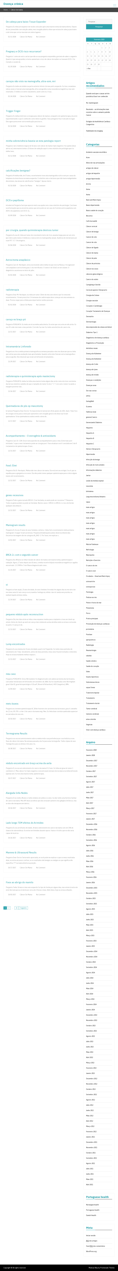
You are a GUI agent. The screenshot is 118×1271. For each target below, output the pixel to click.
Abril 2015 (89, 930)
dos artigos (91, 1241)
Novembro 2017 (91, 766)
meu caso (11, 674)
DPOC (88, 396)
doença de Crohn (92, 364)
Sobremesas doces (92, 682)
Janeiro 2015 (90, 946)
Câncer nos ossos (92, 269)
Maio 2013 (89, 1052)
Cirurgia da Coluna (92, 295)
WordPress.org (91, 1251)
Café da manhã (91, 221)
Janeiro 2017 (90, 819)
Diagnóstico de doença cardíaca (97, 338)
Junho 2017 (90, 792)
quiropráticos (91, 640)
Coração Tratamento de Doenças (98, 311)
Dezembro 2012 (91, 1079)
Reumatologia (91, 650)
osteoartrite (90, 581)
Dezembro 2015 (91, 888)
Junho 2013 (90, 1047)
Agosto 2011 (90, 1163)
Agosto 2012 (90, 1100)
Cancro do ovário (92, 279)
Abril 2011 (89, 1185)
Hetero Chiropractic (93, 449)
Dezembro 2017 (91, 761)
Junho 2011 (90, 1174)
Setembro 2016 (91, 840)
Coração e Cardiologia (94, 306)
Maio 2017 (89, 798)
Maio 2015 (89, 925)
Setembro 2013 (91, 1031)
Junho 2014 (90, 983)
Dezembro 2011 (91, 1142)
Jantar (88, 475)
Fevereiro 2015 (91, 941)
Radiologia (90, 645)
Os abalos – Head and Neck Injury (98, 576)
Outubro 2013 (91, 1026)
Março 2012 (90, 1126)
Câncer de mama (26, 37)
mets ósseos (12, 703)
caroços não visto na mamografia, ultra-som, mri (31, 81)
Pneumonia (90, 608)
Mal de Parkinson (92, 544)
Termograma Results (16, 733)
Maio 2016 (89, 861)
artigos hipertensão (93, 179)
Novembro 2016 (91, 829)
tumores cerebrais (92, 714)
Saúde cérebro (91, 661)
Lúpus (88, 502)
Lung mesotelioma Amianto (95, 497)
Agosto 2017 (90, 782)
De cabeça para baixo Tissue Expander (26, 21)
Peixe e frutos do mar (93, 603)
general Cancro (91, 417)
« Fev (88, 68)
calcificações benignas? (18, 170)
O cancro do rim (91, 565)
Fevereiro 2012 (91, 1132)
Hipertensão (90, 454)
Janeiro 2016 (90, 882)
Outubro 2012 (91, 1089)
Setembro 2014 (91, 967)
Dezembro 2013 (91, 1015)
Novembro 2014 (91, 957)
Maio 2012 (89, 1116)
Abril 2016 (89, 867)
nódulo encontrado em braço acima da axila (29, 763)
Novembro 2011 (91, 1147)
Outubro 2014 (91, 962)
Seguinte (23, 908)
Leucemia (89, 486)
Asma (88, 189)
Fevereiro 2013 (91, 1068)
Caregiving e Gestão (93, 285)
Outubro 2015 (91, 898)
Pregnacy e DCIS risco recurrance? (23, 51)
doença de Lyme (92, 369)
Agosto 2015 (90, 909)
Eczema (89, 406)
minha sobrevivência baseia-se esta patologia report (33, 141)
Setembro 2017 (91, 776)
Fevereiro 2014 (91, 1004)
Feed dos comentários (95, 1246)
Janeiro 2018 (90, 755)
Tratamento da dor (93, 703)
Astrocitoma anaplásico (18, 260)
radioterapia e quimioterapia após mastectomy (30, 376)
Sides (88, 671)
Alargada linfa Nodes (17, 793)
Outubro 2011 (91, 1153)
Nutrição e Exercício (93, 560)
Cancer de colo (91, 237)
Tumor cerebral (91, 709)
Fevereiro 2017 (91, 814)
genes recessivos (14, 495)
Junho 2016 (90, 856)
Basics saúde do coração (95, 210)
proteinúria (90, 629)
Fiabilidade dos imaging (94, 131)
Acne (88, 157)
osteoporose (90, 587)
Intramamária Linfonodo (18, 346)
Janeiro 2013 (90, 1073)
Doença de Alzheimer (93, 354)
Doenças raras (91, 385)
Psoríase (89, 634)
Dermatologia (91, 322)
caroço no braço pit (16, 319)
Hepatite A (90, 433)
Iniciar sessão (91, 1235)
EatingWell (90, 401)
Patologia (89, 592)
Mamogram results (15, 525)
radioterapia (12, 289)
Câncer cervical (91, 226)
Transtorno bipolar (92, 693)
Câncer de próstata (93, 263)
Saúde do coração (92, 666)
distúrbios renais (92, 348)
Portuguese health (92, 1210)
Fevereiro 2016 (91, 877)
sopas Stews (90, 687)
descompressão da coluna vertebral (99, 327)
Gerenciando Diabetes (94, 422)
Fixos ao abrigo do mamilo (19, 882)
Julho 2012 (89, 1105)
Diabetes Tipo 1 (91, 332)
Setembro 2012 (91, 1094)
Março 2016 (90, 872)
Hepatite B (90, 438)
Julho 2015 (89, 914)
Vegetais (89, 724)
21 (16, 908)
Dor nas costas (91, 391)
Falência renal (91, 412)
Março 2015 (90, 935)
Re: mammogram (92, 103)
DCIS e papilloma (15, 200)
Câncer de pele (91, 258)
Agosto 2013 (90, 1036)
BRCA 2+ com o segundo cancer (22, 554)
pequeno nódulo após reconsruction (24, 614)
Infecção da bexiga (93, 459)
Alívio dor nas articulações (95, 163)
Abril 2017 (89, 803)
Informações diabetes (94, 470)
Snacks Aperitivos (92, 677)
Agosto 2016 (90, 845)
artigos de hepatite (93, 173)
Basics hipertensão (92, 205)
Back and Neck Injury (93, 200)
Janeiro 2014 (90, 1010)
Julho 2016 (89, 851)
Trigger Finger (13, 111)
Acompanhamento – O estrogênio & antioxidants (31, 435)
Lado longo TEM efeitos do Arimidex (24, 822)
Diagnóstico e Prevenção (95, 343)
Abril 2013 (89, 1057)
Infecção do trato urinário (95, 465)
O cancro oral (91, 571)
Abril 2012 (89, 1121)
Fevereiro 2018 (91, 750)
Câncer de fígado (92, 248)
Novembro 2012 (91, 1084)
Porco (88, 613)
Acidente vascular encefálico (96, 152)
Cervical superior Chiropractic (96, 290)
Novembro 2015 (91, 893)
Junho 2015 (90, 920)
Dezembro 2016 (91, 824)
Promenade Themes (107, 1268)
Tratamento (90, 698)
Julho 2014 (89, 978)
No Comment (40, 37)
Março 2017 (90, 808)
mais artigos (90, 507)
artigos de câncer (92, 168)
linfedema (89, 491)
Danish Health (91, 1215)
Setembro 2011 (91, 1158)
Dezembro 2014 (91, 951)
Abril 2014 (89, 994)
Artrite (88, 184)
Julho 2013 (89, 1041)
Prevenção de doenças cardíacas (98, 624)
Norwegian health (92, 1205)
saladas (89, 656)
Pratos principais (92, 618)
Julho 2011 (89, 1169)
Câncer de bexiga (92, 232)
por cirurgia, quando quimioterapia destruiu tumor (32, 230)
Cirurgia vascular (92, 301)
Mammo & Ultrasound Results (21, 852)
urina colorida (91, 719)
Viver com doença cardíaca (95, 730)
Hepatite (89, 428)
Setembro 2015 (91, 904)
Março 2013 (90, 1063)
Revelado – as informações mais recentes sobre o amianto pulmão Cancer (98, 112)
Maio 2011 (89, 1179)
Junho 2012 (90, 1110)
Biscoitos (89, 216)
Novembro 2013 (91, 1020)
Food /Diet (11, 465)
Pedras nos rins (91, 597)
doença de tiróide (92, 375)
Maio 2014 (89, 988)
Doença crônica (13, 3)
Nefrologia (90, 550)
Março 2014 (90, 999)
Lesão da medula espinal (95, 481)
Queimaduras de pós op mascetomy (24, 406)
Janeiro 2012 (90, 1137)
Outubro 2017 (91, 771)
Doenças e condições (93, 380)
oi (7, 584)
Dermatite (90, 316)
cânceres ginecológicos (94, 274)
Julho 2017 (89, 787)
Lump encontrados (15, 644)
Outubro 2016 (91, 835)
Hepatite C (90, 444)
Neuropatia (90, 555)
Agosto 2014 (90, 973)
